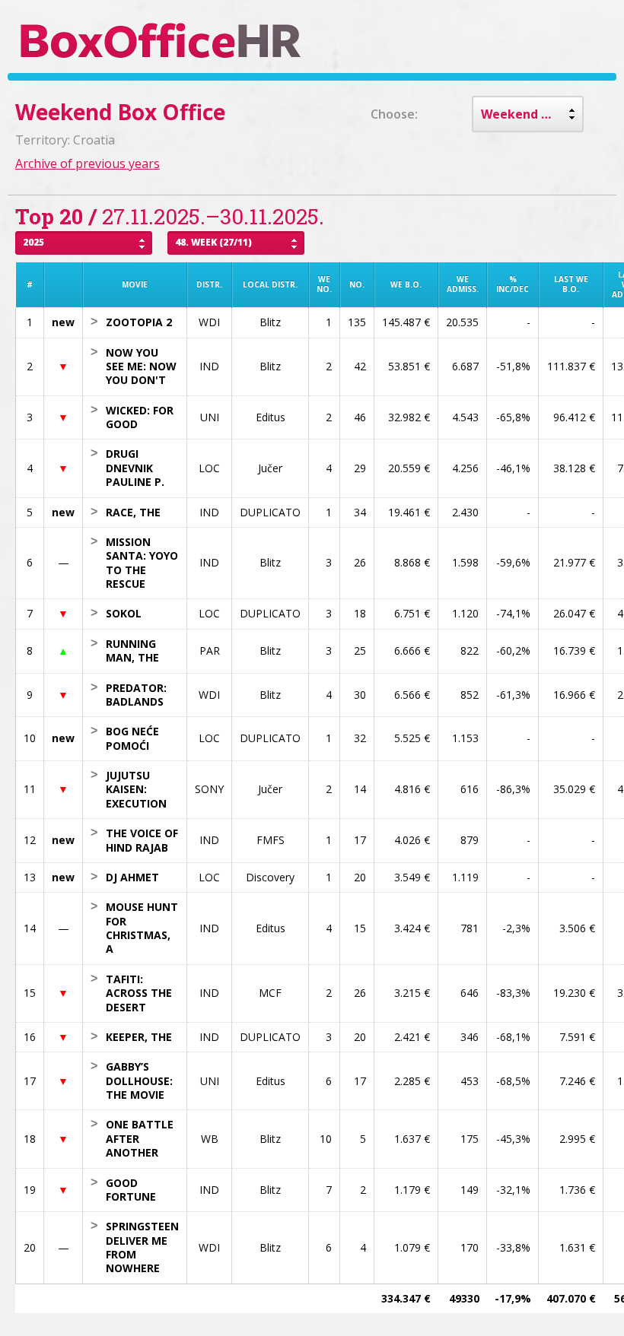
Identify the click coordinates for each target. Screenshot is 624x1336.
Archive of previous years (87, 163)
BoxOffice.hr (161, 40)
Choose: (394, 114)
